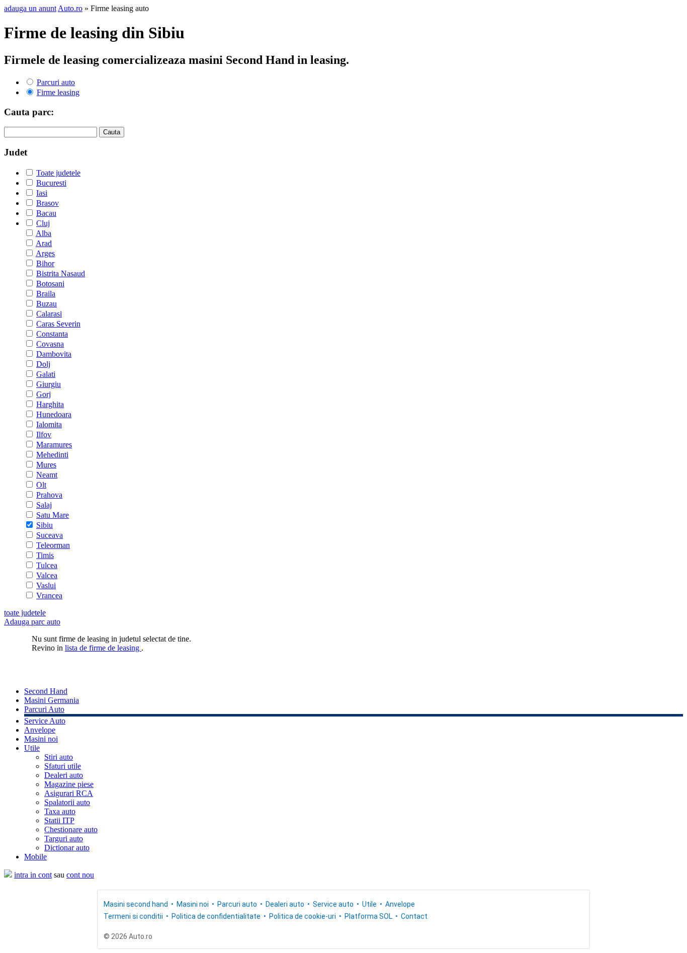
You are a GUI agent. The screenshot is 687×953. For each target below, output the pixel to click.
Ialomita (49, 424)
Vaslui (46, 585)
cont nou (80, 874)
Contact (414, 916)
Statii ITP (59, 820)
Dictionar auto (67, 847)
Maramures (54, 444)
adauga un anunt (30, 8)
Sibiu (44, 525)
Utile (32, 748)
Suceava (49, 535)
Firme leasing (58, 92)
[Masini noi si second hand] (8, 874)
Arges (45, 253)
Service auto (333, 904)
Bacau (46, 213)
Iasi (41, 193)
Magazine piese (69, 784)
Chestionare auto (71, 829)
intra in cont (33, 874)
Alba (43, 233)
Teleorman (53, 545)
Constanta (52, 334)
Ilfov (43, 434)
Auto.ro (70, 8)
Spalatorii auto (67, 802)
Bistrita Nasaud (60, 273)
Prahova (49, 495)
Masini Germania (51, 700)
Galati (45, 374)
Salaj (44, 505)
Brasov (47, 203)
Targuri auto (63, 838)
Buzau (46, 303)
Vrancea (49, 595)
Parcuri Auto (44, 709)
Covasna (50, 344)
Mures (46, 464)
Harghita (50, 404)
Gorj (43, 394)
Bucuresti (51, 183)
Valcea (46, 575)
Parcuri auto (56, 82)
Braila (45, 293)
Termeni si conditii (133, 916)
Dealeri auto (63, 775)
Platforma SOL (368, 916)
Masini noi (41, 739)
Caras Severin (58, 324)
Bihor (45, 263)
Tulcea (46, 565)
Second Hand (45, 691)
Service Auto (44, 721)
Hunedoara (53, 414)
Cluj (43, 223)
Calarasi (49, 313)
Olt (41, 485)
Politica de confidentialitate (216, 916)
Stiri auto (58, 757)
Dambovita (53, 354)
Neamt (46, 474)
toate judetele (25, 612)
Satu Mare (52, 515)
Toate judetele (58, 173)
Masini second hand (136, 904)
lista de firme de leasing (103, 648)
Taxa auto (59, 811)
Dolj (43, 364)
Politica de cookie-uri (302, 916)
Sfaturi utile (62, 766)
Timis (45, 555)
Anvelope (39, 730)
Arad (44, 243)
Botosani (50, 283)
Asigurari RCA (68, 793)
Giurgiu (48, 384)
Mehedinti (52, 454)
